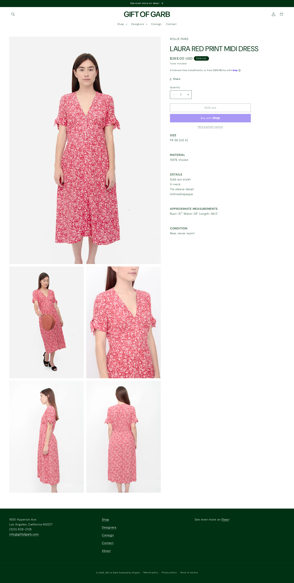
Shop (105, 519)
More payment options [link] (210, 126)
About (106, 551)
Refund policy (150, 572)
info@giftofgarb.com (24, 534)
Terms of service (189, 572)
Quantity (175, 87)
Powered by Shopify (129, 572)
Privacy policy (169, 572)
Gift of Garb (111, 572)
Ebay (225, 519)
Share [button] (177, 79)
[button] (13, 14)
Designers (109, 527)
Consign (108, 535)
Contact (107, 543)
